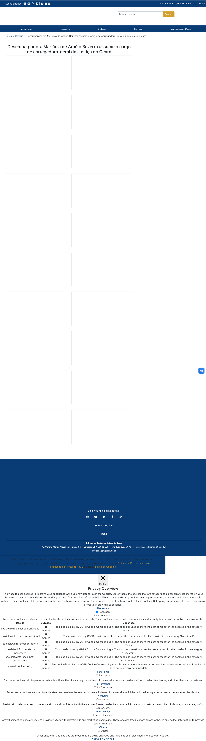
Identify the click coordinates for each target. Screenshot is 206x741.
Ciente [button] (81, 570)
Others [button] (103, 727)
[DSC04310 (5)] (101, 389)
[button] (25, 3)
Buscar (169, 14)
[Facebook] (113, 516)
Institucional (26, 29)
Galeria (19, 35)
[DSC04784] (101, 310)
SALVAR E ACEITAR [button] (103, 739)
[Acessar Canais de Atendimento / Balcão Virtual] (197, 730)
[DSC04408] (101, 192)
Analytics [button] (103, 695)
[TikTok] (120, 516)
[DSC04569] (36, 389)
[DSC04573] (101, 350)
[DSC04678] (36, 271)
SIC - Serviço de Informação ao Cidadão (162, 3)
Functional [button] (103, 671)
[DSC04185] (36, 153)
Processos (65, 29)
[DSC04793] (36, 350)
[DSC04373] (36, 428)
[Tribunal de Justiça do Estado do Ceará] (26, 14)
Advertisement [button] (103, 711)
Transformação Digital (180, 29)
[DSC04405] (36, 192)
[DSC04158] (101, 74)
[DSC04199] (101, 153)
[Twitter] (104, 516)
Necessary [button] (103, 608)
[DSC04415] (36, 232)
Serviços (138, 29)
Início (9, 35)
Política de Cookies (104, 566)
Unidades (101, 29)
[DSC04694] (101, 271)
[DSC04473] (101, 232)
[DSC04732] (36, 310)
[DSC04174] (101, 114)
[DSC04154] (36, 114)
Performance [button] (103, 683)
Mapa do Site (105, 525)
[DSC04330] (101, 428)
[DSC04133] (36, 74)
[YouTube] (96, 516)
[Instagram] (88, 516)
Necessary (104, 611)
